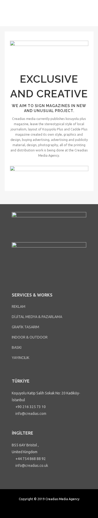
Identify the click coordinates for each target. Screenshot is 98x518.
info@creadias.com (30, 413)
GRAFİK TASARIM (25, 327)
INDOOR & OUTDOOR (30, 337)
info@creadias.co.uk (31, 465)
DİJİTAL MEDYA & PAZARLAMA (37, 317)
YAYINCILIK (20, 358)
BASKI (16, 347)
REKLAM (18, 306)
